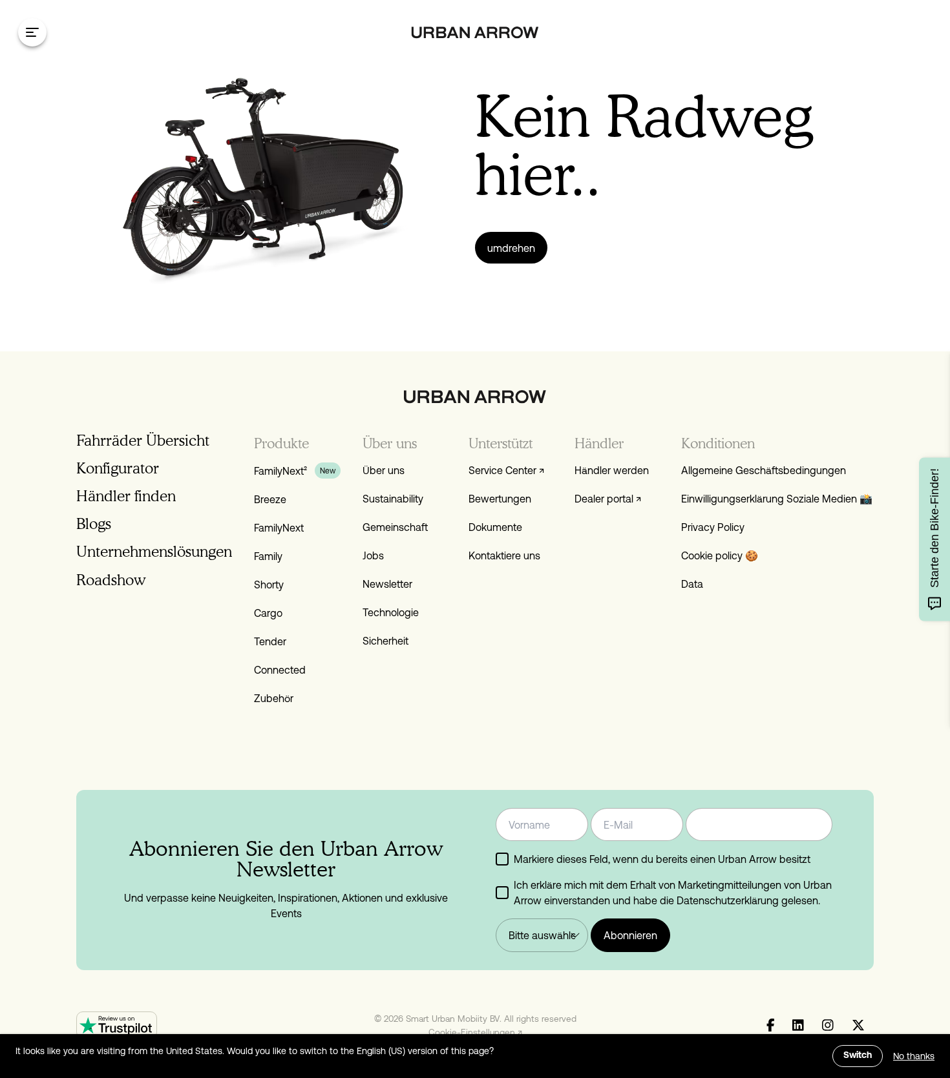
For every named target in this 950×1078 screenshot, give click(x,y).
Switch (857, 1056)
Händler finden (126, 495)
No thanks (913, 1056)
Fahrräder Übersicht (142, 440)
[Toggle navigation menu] (32, 32)
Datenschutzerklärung (728, 900)
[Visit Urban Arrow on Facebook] (770, 1025)
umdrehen (511, 248)
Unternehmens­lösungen (154, 551)
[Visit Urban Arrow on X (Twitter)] (858, 1025)
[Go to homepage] (475, 32)
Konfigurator (117, 468)
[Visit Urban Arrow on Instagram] (828, 1025)
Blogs (93, 523)
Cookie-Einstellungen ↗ (475, 1032)
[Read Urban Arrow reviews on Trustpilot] (116, 1025)
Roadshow (110, 579)
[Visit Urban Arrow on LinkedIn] (798, 1025)
